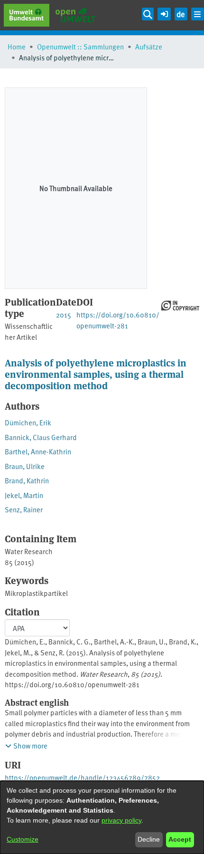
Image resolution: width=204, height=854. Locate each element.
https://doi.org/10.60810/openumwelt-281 (117, 319)
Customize (22, 839)
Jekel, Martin (24, 495)
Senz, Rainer (24, 509)
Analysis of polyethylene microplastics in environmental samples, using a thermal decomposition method (95, 373)
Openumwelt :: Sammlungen (80, 46)
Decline (149, 839)
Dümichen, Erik (28, 422)
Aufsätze (148, 46)
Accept (179, 839)
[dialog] (102, 817)
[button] (164, 13)
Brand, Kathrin (27, 480)
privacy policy (121, 820)
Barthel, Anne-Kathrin (38, 451)
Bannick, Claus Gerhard (41, 437)
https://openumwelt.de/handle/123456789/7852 (82, 777)
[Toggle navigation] (197, 14)
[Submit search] (148, 14)
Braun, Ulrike (25, 466)
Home (17, 46)
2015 (63, 314)
